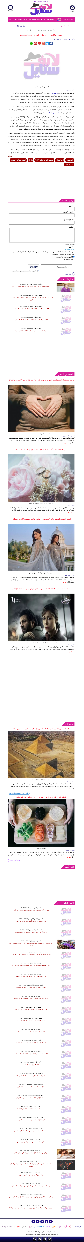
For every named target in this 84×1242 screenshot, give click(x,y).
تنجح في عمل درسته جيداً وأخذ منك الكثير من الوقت (31, 921)
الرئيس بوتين (69, 164)
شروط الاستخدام (69, 249)
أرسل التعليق (69, 274)
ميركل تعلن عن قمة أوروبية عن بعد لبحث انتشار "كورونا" (30, 330)
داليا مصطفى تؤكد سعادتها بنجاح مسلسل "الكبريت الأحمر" (31, 1131)
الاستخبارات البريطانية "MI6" (44, 160)
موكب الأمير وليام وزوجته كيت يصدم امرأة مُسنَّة (31, 1020)
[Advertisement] (41, 182)
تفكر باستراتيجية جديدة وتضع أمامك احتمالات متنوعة (31, 976)
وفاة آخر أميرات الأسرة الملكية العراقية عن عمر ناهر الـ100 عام (31, 1186)
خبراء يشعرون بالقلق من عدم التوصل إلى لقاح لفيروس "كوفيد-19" (31, 954)
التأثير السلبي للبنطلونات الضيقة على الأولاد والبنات (31, 1075)
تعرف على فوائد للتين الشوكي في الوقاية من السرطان (31, 1009)
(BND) (30, 160)
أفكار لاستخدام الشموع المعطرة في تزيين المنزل (31, 1142)
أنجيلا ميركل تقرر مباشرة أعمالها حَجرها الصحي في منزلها (31, 319)
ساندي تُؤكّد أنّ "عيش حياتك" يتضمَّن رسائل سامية (31, 1042)
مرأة (73, 26)
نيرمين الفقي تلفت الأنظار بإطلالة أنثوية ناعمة (31, 1108)
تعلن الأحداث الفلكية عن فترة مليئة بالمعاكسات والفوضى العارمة (31, 965)
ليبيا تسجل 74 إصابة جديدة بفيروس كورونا (31, 1175)
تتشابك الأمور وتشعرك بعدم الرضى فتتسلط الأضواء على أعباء (31, 910)
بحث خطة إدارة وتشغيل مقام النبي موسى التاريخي (31, 1097)
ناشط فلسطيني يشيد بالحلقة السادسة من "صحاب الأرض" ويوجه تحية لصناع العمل (41, 589)
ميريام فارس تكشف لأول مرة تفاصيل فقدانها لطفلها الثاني (31, 1153)
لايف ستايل (69, 160)
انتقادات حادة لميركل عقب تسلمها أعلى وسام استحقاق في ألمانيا (30, 286)
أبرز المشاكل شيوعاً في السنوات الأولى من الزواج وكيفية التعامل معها (41, 449)
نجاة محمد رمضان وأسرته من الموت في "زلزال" (31, 1031)
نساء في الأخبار (65, 26)
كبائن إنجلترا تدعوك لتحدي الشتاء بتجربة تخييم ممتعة (30, 1120)
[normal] (21, 25)
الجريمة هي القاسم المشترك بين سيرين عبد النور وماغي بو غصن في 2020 (31, 1208)
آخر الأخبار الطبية (14, 860)
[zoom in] (18, 25)
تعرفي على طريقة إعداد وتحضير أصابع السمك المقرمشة (31, 998)
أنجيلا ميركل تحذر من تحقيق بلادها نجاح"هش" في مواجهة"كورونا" (31, 308)
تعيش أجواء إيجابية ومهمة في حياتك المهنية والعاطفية (31, 932)
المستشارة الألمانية (53, 113)
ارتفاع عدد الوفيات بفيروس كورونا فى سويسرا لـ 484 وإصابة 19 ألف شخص (31, 1197)
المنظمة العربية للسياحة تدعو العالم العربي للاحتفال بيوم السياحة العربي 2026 (41, 729)
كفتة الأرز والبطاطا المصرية (31, 1064)
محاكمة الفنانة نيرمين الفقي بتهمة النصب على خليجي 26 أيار (31, 1053)
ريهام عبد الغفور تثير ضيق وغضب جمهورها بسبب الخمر (31, 987)
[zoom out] (24, 25)
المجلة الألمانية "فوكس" (18, 160)
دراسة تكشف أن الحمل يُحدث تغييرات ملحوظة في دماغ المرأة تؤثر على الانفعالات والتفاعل (41, 380)
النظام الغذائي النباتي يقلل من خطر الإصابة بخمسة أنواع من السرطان (41, 797)
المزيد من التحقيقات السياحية (18, 793)
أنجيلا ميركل (54, 93)
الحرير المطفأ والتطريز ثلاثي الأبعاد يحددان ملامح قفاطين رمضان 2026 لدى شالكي (41, 519)
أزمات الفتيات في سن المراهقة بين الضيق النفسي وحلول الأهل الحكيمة (38, 19)
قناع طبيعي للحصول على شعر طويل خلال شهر (31, 1086)
